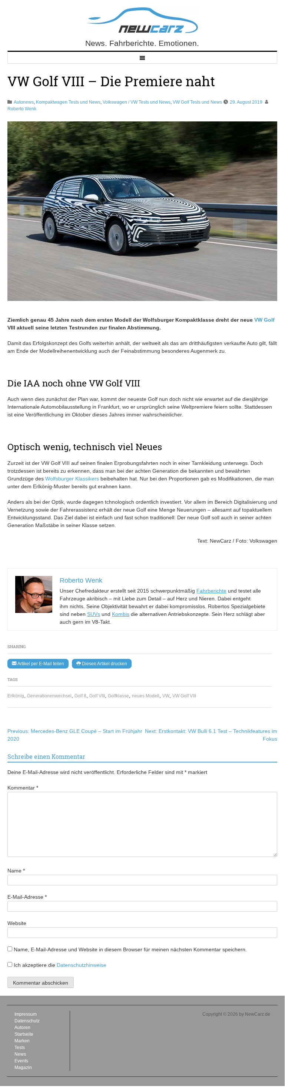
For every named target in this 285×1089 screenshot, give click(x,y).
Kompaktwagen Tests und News (68, 102)
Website (16, 923)
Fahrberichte (211, 591)
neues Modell (145, 695)
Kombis (120, 614)
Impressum (25, 1014)
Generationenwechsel (49, 695)
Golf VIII (97, 695)
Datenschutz (27, 1020)
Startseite (23, 1034)
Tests (19, 1047)
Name (16, 871)
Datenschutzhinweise (81, 965)
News (20, 1054)
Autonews (24, 102)
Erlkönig (15, 695)
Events (21, 1060)
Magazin (23, 1067)
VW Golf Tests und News (197, 102)
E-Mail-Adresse (27, 897)
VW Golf (264, 320)
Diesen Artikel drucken (104, 663)
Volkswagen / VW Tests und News (136, 102)
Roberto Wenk (21, 108)
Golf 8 (80, 695)
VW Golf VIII (184, 695)
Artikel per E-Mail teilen (40, 663)
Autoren (22, 1027)
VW (165, 695)
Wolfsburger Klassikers (72, 479)
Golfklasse (118, 695)
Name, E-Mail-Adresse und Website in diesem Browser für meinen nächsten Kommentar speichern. (130, 949)
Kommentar (22, 788)
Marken (22, 1040)
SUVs (93, 614)
